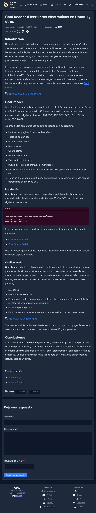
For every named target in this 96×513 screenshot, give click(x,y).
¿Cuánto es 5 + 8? (14, 461)
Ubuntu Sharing (16, 382)
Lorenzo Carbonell (17, 493)
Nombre (9, 416)
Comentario (11, 429)
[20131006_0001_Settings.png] (48, 319)
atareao (37, 27)
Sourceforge (14, 377)
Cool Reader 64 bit (18, 244)
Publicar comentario (15, 475)
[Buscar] (20, 5)
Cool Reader (11, 107)
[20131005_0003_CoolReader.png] (48, 94)
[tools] (86, 5)
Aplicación (20, 392)
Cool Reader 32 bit (18, 239)
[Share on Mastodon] (23, 31)
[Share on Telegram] (27, 31)
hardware (34, 392)
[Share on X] (18, 31)
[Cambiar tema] (91, 5)
